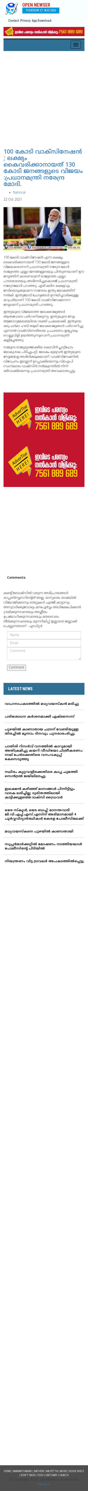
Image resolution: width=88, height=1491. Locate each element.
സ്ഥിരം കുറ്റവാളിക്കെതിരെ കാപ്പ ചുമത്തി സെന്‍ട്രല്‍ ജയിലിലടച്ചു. (41, 774)
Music (63, 1471)
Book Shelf (76, 1471)
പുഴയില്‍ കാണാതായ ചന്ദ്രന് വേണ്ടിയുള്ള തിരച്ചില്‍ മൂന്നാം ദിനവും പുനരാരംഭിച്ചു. (42, 732)
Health (64, 1475)
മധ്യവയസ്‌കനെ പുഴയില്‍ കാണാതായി (39, 832)
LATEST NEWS (20, 688)
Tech (40, 1475)
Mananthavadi (22, 1471)
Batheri (39, 1471)
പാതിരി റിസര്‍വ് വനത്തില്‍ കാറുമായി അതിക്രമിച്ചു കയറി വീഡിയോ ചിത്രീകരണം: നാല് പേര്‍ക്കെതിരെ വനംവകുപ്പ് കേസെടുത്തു (44, 753)
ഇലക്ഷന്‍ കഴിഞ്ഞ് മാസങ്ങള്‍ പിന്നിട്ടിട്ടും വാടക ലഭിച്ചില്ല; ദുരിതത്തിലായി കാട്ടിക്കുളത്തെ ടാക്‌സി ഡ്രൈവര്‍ (40, 793)
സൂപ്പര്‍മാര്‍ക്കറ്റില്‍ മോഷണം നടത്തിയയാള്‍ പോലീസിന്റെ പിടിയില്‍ (43, 846)
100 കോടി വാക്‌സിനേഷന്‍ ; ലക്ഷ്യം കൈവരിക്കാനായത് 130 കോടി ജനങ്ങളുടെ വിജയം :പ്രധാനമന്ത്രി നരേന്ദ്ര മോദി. (43, 168)
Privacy (25, 20)
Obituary (51, 1475)
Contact (13, 20)
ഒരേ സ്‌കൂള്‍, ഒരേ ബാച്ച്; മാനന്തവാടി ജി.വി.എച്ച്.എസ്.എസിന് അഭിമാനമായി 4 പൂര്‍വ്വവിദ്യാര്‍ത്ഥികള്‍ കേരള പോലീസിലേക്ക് (44, 814)
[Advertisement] (44, 97)
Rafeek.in (44, 1484)
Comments (16, 578)
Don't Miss (28, 1475)
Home (7, 1471)
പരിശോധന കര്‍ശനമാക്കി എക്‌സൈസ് (39, 717)
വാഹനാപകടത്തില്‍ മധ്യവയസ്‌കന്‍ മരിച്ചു (42, 704)
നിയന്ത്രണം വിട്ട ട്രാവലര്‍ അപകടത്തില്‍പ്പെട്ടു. (44, 861)
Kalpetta (52, 1471)
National (19, 193)
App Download (41, 20)
